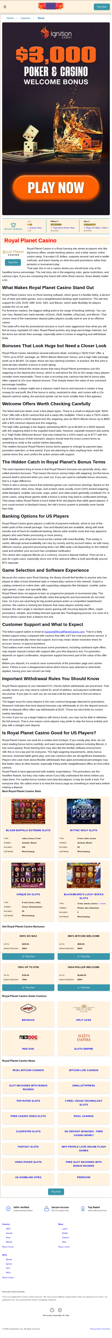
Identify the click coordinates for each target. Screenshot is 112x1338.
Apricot (9, 1264)
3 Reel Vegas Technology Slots (83, 1102)
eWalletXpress (84, 1085)
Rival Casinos (84, 1116)
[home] (51, 10)
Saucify (9, 1233)
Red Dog (28, 1048)
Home (10, 18)
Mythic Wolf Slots (83, 830)
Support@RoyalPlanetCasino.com (64, 631)
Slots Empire (83, 1048)
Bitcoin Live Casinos (83, 1070)
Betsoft (9, 1242)
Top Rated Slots (28, 1100)
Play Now (102, 7)
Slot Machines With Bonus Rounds (28, 1087)
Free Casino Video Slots (28, 1116)
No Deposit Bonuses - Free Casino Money (84, 1133)
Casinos (25, 18)
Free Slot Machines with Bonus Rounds (84, 1164)
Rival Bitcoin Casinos (28, 1070)
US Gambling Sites (28, 1177)
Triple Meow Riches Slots (58, 228)
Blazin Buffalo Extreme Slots (28, 830)
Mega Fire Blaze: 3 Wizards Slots (94, 228)
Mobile (65, 1233)
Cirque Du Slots (28, 894)
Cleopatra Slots (28, 1131)
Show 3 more (8, 1247)
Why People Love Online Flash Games (84, 1148)
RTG (8, 1268)
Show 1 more (64, 1247)
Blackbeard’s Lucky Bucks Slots (84, 896)
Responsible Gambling (100, 1329)
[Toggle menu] (5, 7)
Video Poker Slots (28, 1162)
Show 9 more (8, 1277)
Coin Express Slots (27, 228)
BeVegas (28, 1020)
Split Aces (83, 1020)
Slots (64, 1242)
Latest (64, 1229)
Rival (8, 1237)
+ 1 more (102, 903)
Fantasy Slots (28, 1146)
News (60, 1224)
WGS (8, 1229)
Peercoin (83, 1177)
